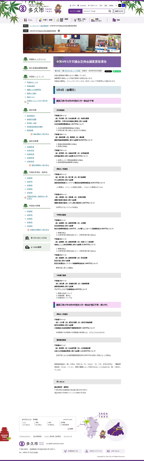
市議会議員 (31, 86)
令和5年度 (30, 158)
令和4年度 (30, 161)
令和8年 (30, 178)
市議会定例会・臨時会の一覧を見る (37, 197)
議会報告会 (31, 116)
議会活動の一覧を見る (41, 134)
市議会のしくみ (32, 82)
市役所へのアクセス (96, 451)
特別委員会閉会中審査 (35, 127)
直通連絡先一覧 (73, 451)
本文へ (74, 5)
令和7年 (30, 182)
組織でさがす (119, 11)
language (83, 5)
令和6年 (30, 185)
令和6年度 (30, 154)
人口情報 (70, 428)
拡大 (106, 5)
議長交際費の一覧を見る (40, 165)
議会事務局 (44, 26)
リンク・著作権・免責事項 (52, 436)
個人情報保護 (37, 436)
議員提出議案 (31, 119)
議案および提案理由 (34, 90)
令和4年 (30, 193)
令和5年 (30, 189)
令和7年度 (30, 150)
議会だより (31, 97)
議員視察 (30, 130)
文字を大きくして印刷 (72, 71)
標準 (101, 5)
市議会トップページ (37, 59)
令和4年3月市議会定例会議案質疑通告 (42, 31)
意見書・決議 (31, 123)
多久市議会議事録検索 (38, 68)
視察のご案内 (31, 93)
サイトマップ (68, 436)
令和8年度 (30, 147)
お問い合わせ (115, 451)
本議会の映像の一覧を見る (39, 230)
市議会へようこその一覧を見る (37, 102)
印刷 (58, 71)
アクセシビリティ (24, 436)
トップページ (34, 26)
